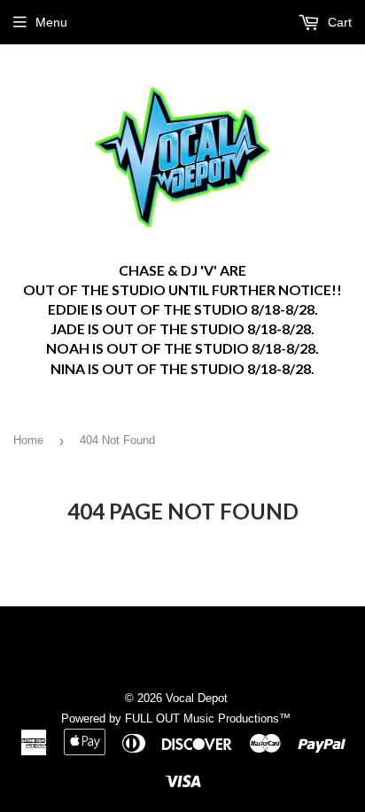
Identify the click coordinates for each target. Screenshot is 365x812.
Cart (338, 22)
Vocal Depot (197, 698)
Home (28, 440)
